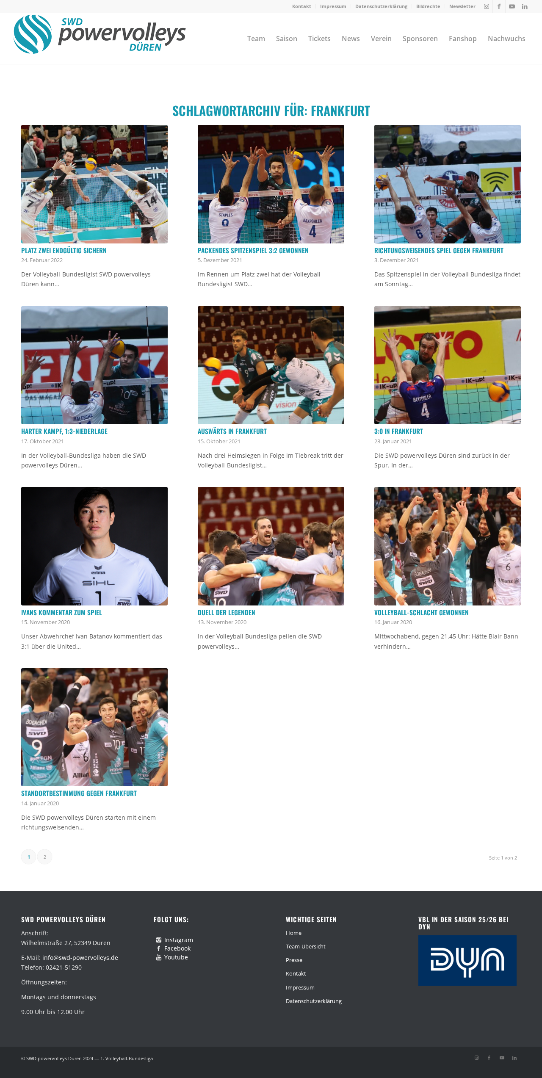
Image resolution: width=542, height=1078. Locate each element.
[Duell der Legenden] (271, 546)
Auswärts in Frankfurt (232, 431)
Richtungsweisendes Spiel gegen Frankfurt (438, 250)
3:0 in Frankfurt (398, 431)
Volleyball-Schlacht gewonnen (421, 612)
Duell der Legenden (226, 612)
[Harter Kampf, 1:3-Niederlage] (94, 365)
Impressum (333, 6)
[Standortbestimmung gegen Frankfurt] (94, 727)
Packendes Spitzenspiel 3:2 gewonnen (253, 250)
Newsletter (462, 6)
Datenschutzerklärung (381, 6)
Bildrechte (428, 6)
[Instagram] (159, 940)
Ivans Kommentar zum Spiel (61, 612)
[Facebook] (159, 948)
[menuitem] (302, 6)
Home (293, 933)
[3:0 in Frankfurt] (447, 365)
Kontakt (301, 6)
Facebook (177, 948)
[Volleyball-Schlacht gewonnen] (447, 546)
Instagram (178, 940)
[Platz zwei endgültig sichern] (94, 184)
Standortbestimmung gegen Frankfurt (79, 793)
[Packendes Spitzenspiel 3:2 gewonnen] (271, 184)
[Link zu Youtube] (512, 6)
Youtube (176, 957)
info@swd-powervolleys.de (80, 958)
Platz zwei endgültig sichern (64, 250)
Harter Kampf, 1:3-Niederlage (64, 431)
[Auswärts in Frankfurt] (271, 365)
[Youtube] (159, 957)
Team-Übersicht (306, 946)
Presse (294, 960)
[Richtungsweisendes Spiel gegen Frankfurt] (447, 184)
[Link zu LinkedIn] (524, 6)
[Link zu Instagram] (486, 6)
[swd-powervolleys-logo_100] (99, 38)
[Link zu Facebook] (499, 6)
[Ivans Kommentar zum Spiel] (94, 546)
